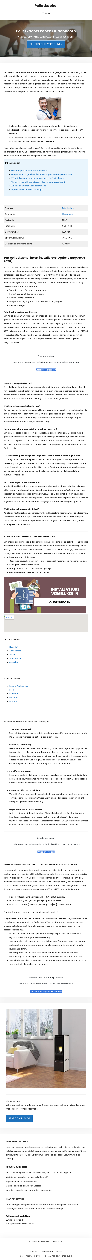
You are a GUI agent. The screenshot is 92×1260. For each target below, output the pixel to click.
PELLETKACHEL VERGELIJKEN (46, 44)
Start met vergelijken (46, 369)
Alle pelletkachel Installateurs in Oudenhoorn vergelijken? (38, 182)
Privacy (59, 1251)
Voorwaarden (47, 1251)
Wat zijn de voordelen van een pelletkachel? (27, 1177)
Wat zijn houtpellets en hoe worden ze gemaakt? (29, 1190)
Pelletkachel (46, 5)
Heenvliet (13, 647)
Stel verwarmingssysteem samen (46, 991)
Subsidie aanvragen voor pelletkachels (29, 185)
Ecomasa (13, 701)
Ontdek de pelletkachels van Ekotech (23, 1185)
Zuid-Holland (68, 208)
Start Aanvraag (19, 1118)
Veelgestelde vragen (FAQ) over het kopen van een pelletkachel (41, 174)
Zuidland (13, 654)
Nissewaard (67, 214)
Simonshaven (15, 658)
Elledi (11, 689)
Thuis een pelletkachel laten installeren (29, 170)
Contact (34, 1251)
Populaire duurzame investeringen (27, 189)
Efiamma (13, 693)
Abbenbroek (15, 650)
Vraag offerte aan (46, 852)
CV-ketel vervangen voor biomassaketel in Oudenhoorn (37, 178)
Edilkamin (13, 697)
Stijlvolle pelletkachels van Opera (21, 1181)
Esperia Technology (18, 686)
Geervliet (13, 662)
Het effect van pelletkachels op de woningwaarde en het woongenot (38, 1172)
